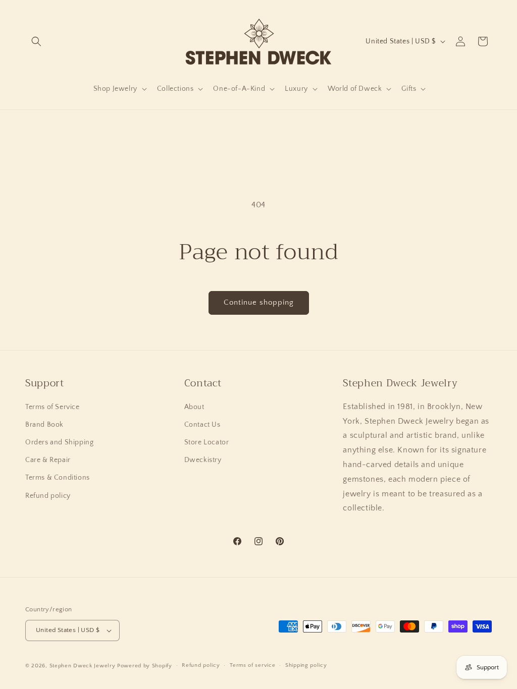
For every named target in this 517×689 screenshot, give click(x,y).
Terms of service (252, 665)
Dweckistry (203, 460)
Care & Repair (48, 460)
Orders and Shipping (59, 442)
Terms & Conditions (57, 478)
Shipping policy (306, 665)
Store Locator (206, 442)
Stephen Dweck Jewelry (82, 666)
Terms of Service (52, 407)
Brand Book (44, 425)
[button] (36, 41)
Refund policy (48, 496)
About (194, 407)
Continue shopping (259, 302)
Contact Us (202, 425)
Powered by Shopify (144, 666)
